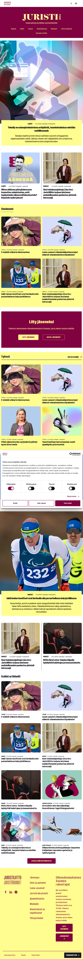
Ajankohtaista (37, 898)
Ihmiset (13, 29)
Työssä (30, 29)
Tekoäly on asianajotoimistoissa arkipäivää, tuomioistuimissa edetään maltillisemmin (18, 850)
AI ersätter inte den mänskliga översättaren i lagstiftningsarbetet (58, 807)
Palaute (23, 955)
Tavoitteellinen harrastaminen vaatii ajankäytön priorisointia (58, 443)
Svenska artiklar (41, 33)
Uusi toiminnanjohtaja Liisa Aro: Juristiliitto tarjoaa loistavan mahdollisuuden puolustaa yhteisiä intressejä (59, 193)
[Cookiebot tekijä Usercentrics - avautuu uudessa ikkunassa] (71, 454)
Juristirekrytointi (39, 893)
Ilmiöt (22, 29)
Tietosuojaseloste (9, 955)
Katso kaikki (73, 357)
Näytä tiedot (71, 496)
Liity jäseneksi (28, 337)
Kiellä (15, 503)
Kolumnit (54, 29)
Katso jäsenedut (54, 337)
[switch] (31, 488)
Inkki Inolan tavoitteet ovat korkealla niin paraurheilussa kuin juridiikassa (19, 295)
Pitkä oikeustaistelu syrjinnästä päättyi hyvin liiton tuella (19, 443)
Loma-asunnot (37, 888)
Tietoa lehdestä (66, 29)
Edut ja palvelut (38, 882)
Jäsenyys (34, 877)
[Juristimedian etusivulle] (41, 19)
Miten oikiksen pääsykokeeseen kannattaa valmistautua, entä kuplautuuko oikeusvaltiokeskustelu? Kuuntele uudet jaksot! (19, 193)
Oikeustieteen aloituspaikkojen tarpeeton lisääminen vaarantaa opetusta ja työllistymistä (61, 850)
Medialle (34, 903)
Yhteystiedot (36, 918)
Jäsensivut (64, 936)
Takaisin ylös (71, 955)
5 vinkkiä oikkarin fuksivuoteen (15, 252)
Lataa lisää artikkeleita (41, 861)
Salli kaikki (68, 503)
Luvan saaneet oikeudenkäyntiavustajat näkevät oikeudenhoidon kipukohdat (60, 253)
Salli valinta (41, 503)
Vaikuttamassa (42, 29)
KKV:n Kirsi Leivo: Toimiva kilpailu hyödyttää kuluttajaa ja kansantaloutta (61, 661)
